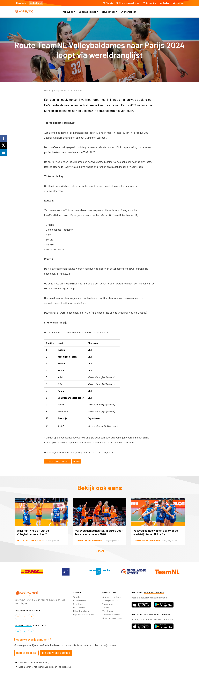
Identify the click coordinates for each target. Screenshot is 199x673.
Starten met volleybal (111, 597)
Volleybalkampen (109, 611)
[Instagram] (31, 617)
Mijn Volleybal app (81, 611)
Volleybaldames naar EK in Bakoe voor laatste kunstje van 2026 (99, 532)
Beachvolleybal (87, 11)
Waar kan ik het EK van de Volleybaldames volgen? (33, 532)
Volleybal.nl (36, 2)
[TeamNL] (167, 572)
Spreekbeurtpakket (111, 614)
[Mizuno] (66, 571)
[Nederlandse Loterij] (133, 572)
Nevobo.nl (21, 2)
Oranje (76, 461)
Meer (101, 550)
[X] (24, 617)
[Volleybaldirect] (99, 571)
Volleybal (67, 11)
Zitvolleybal (108, 11)
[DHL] (32, 571)
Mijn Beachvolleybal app (83, 614)
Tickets (105, 607)
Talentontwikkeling (110, 604)
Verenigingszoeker (110, 600)
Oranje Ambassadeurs (112, 618)
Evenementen (128, 11)
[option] (32, 572)
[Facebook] (18, 617)
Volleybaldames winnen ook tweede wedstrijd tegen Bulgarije (155, 532)
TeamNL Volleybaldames (57, 461)
